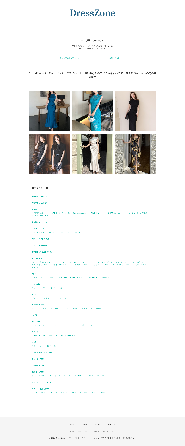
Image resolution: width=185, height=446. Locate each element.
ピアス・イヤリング (40, 308)
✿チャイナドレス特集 (40, 239)
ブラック (43, 393)
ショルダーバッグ (68, 336)
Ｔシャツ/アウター (76, 376)
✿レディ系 (105, 277)
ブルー (74, 393)
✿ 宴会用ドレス (38, 229)
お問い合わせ (114, 58)
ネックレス (55, 308)
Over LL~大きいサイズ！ (42, 262)
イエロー (83, 393)
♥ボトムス (36, 284)
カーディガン (64, 325)
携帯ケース (51, 346)
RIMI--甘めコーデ (98, 213)
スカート (35, 288)
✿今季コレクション (39, 222)
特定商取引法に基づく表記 (105, 431)
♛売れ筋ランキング (40, 196)
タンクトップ (60, 376)
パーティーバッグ (39, 336)
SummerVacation (80, 213)
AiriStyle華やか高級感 (138, 213)
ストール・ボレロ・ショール (84, 325)
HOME (71, 425)
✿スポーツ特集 (38, 372)
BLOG (97, 425)
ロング (51, 232)
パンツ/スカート (103, 376)
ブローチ (66, 308)
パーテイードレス (39, 232)
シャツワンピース (141, 265)
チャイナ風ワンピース (80, 265)
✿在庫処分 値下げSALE (41, 203)
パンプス (35, 298)
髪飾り (84, 308)
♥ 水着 (34, 315)
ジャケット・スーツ (40, 325)
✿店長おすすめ (38, 365)
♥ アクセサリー (38, 305)
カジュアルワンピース (122, 265)
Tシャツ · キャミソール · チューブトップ (65, 277)
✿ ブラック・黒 (74, 232)
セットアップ (121, 262)
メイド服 (35, 267)
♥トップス (36, 274)
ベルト (41, 346)
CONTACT (112, 425)
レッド (92, 393)
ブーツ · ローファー (60, 298)
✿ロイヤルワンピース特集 (42, 352)
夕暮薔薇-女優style (39, 213)
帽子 (33, 346)
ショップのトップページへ (70, 58)
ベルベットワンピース (40, 265)
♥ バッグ (35, 332)
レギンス (90, 376)
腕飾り (76, 308)
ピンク (34, 393)
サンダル (45, 298)
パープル (64, 393)
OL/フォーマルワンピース (84, 262)
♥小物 (34, 342)
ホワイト (54, 393)
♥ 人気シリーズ (38, 209)
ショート (61, 232)
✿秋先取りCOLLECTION (42, 252)
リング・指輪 (95, 308)
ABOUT (85, 425)
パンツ (44, 288)
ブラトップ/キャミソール (42, 376)
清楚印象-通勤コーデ (40, 216)
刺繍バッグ (53, 336)
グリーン (102, 393)
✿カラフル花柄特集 (39, 245)
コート (53, 325)
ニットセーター (91, 277)
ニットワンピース (136, 262)
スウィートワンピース (101, 265)
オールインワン (57, 288)
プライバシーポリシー (78, 431)
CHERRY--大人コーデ (117, 213)
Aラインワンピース (60, 265)
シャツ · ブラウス (39, 277)
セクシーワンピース (63, 262)
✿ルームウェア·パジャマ (42, 382)
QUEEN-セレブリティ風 (60, 213)
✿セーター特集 (38, 359)
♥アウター (36, 321)
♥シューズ (36, 294)
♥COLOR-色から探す (40, 389)
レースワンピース (105, 262)
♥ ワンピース (37, 258)
